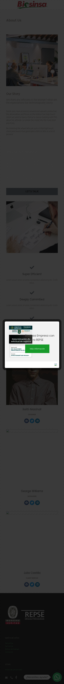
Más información (37, 349)
